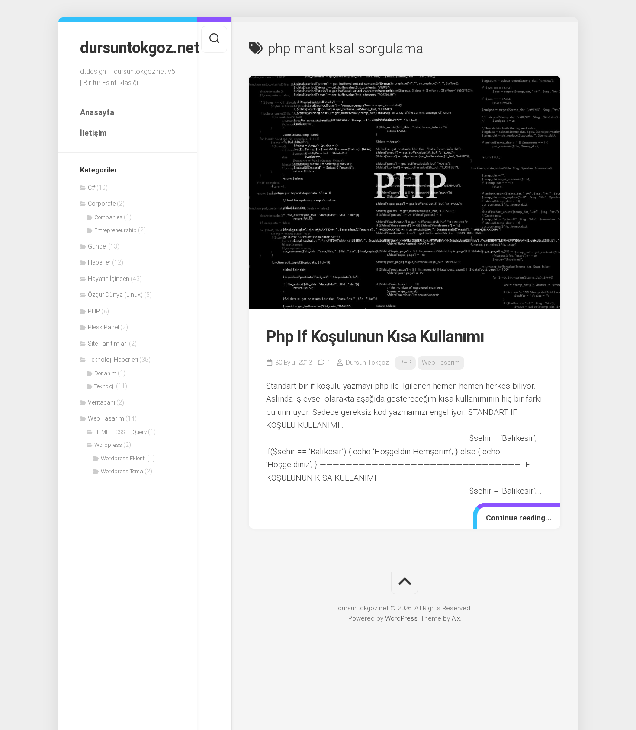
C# (91, 187)
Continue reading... (519, 517)
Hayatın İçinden (108, 278)
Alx (456, 618)
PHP (94, 311)
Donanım (105, 373)
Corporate (102, 203)
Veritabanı (101, 402)
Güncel (97, 246)
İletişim (93, 132)
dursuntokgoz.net (127, 48)
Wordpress (108, 445)
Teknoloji (104, 386)
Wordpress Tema (122, 471)
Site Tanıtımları (108, 343)
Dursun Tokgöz (367, 363)
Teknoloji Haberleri (113, 359)
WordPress (401, 618)
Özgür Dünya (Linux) (115, 294)
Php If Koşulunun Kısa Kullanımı (375, 336)
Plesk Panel (103, 327)
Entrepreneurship (115, 230)
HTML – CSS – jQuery (120, 432)
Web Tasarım (106, 418)
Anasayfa (97, 112)
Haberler (99, 262)
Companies (108, 217)
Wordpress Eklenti (123, 458)
